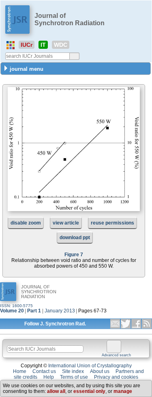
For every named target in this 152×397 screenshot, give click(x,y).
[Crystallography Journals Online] (10, 45)
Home (19, 371)
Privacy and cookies (116, 377)
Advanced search (116, 355)
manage (122, 391)
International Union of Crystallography (90, 366)
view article (66, 223)
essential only (89, 391)
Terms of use (74, 377)
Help (48, 377)
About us (99, 371)
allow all (56, 391)
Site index (73, 371)
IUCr (26, 44)
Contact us (44, 371)
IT (43, 44)
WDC (60, 44)
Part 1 (34, 311)
